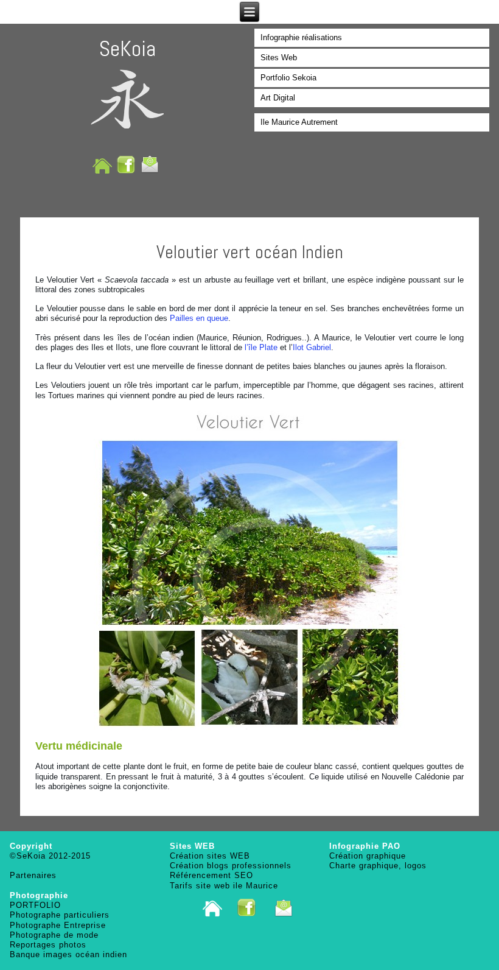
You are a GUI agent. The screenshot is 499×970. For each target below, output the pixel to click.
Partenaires (33, 875)
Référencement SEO (211, 875)
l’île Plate (261, 347)
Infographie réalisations (301, 37)
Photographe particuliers (60, 914)
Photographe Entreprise (58, 925)
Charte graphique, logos (378, 865)
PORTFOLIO (35, 905)
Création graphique (367, 855)
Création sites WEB (210, 855)
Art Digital (277, 97)
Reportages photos (48, 944)
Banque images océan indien (68, 954)
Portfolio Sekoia (288, 77)
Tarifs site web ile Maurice (224, 885)
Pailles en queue (199, 318)
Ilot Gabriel (312, 347)
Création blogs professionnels (230, 865)
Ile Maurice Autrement (299, 122)
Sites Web (278, 57)
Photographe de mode (54, 935)
